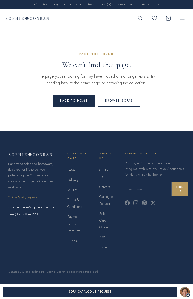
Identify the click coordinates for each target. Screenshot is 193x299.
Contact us (149, 4)
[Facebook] (127, 202)
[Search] (140, 18)
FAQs (71, 170)
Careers (104, 186)
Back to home (74, 100)
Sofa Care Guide (103, 220)
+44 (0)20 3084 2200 (23, 214)
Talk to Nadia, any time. (23, 197)
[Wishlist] (154, 18)
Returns (72, 189)
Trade (103, 247)
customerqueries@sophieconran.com (31, 207)
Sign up (180, 189)
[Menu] (182, 18)
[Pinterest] (144, 202)
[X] (153, 202)
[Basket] (168, 18)
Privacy (72, 240)
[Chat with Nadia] (185, 292)
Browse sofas (119, 100)
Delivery (72, 180)
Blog (102, 237)
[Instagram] (135, 202)
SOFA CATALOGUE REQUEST (90, 292)
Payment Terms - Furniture (73, 223)
